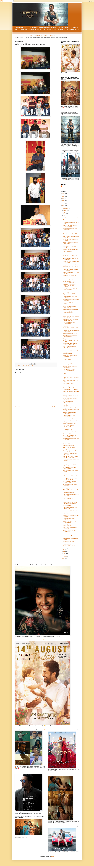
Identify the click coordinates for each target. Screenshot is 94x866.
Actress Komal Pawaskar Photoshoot (70, 309)
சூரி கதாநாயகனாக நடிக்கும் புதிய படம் (70, 333)
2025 (63, 195)
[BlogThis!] (31, 364)
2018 (63, 558)
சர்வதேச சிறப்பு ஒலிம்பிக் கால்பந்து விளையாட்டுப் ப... (69, 364)
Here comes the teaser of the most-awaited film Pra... (70, 253)
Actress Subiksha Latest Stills (69, 304)
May (64, 549)
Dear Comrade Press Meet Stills (69, 545)
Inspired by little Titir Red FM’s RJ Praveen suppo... (69, 522)
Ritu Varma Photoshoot (67, 251)
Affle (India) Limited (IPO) (68, 353)
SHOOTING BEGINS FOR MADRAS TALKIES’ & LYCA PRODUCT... (70, 503)
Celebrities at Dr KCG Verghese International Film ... (69, 393)
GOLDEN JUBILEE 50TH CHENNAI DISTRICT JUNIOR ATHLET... (70, 344)
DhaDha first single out (67, 525)
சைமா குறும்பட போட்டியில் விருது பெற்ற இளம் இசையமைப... (70, 289)
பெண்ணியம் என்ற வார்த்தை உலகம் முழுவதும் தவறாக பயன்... (69, 312)
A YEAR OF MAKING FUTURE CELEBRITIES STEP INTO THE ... (70, 282)
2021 (63, 201)
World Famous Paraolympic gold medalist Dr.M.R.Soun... (69, 451)
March (64, 553)
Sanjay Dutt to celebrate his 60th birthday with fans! (69, 307)
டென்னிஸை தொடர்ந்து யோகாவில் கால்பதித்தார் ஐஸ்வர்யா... (69, 488)
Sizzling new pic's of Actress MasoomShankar (68, 426)
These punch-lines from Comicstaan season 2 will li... (70, 442)
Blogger (52, 856)
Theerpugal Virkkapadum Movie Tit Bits (71, 391)
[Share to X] (33, 364)
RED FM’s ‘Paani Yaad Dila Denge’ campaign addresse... (70, 226)
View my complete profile (66, 188)
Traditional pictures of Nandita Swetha (70, 249)
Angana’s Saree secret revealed (69, 423)
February (65, 554)
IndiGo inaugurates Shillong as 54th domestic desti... (70, 476)
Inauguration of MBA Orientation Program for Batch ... (69, 413)
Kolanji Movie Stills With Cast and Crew (71, 387)
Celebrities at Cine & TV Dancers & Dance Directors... (70, 531)
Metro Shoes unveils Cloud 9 (69, 447)
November (65, 208)
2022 (63, 200)
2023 (63, 198)
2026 (63, 193)
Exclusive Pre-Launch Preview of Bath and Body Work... (70, 544)
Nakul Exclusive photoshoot (68, 383)
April (64, 551)
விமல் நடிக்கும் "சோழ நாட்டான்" (68, 524)
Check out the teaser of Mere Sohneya (70, 389)
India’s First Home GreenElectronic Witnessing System (70, 375)
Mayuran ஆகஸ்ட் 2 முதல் (68, 279)
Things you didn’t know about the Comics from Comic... (69, 220)
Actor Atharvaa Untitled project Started (70, 244)
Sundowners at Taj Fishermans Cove (70, 433)
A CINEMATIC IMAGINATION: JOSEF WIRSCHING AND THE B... (70, 328)
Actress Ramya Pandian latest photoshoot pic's (69, 416)
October (65, 210)
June (64, 548)
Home (36, 406)
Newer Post (17, 406)
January (65, 556)
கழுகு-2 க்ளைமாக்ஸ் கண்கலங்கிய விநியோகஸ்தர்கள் (69, 386)
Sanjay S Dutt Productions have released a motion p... (69, 482)
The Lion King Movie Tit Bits (68, 541)
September (65, 212)
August (64, 213)
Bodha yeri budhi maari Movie (33, 365)
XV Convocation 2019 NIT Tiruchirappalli (68, 402)
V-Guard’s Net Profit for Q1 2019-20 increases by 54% (70, 356)
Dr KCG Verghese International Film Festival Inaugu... (70, 359)
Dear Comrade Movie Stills (68, 443)
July (64, 215)
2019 (63, 205)
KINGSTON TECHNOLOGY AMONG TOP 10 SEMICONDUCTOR (70, 320)
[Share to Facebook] (34, 364)
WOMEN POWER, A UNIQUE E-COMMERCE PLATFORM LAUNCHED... (69, 285)
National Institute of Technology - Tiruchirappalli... (69, 347)
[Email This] (30, 364)
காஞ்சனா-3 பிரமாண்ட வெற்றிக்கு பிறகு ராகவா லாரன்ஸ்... (70, 367)
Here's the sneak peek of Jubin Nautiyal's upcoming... (69, 323)
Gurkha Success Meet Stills (68, 492)
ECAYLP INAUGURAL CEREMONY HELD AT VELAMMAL (70, 479)
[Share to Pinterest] (35, 364)
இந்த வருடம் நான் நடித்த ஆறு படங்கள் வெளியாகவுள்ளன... (70, 336)
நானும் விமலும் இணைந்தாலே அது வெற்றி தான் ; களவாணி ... (70, 536)
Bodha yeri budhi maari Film (23, 365)
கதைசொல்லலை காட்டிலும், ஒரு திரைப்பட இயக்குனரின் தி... (70, 421)
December (65, 206)
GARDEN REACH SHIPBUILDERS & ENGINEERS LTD (70, 267)
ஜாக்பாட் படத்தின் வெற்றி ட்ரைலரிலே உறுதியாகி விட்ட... (69, 338)
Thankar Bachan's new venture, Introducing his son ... (69, 498)
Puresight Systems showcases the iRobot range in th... (70, 429)
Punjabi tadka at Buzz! (67, 505)
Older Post (54, 406)
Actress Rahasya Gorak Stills (69, 445)
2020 (63, 203)
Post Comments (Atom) (24, 408)
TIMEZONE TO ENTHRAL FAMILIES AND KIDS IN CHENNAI (70, 457)
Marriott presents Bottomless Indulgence (71, 449)
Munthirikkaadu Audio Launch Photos (70, 349)
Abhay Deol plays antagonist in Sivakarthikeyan (69, 468)
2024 (63, 196)
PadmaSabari (65, 186)
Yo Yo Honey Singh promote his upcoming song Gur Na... (69, 436)
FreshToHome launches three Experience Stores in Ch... (69, 370)
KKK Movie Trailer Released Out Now (70, 275)
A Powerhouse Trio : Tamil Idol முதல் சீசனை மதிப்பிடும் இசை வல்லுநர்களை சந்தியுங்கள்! (35, 35)
